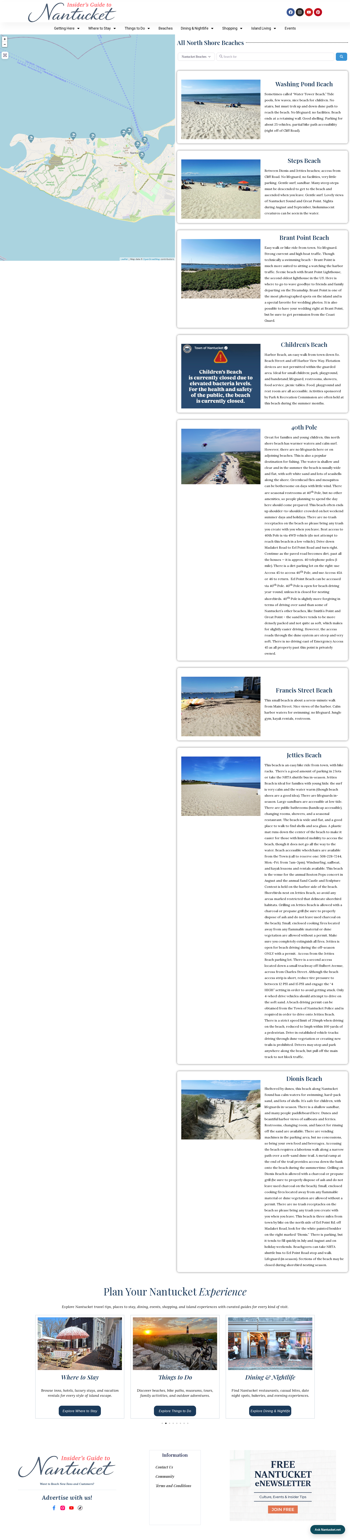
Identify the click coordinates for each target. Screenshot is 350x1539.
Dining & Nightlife (194, 28)
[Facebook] (291, 12)
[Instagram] (300, 12)
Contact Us (164, 1467)
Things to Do (135, 28)
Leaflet (124, 259)
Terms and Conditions (173, 1485)
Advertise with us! (67, 1497)
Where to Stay (99, 28)
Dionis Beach (304, 1078)
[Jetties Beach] (129, 131)
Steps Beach (304, 160)
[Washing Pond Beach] (93, 137)
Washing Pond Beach (304, 84)
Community (165, 1476)
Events (290, 28)
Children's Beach (304, 344)
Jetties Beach (304, 755)
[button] (35, 1365)
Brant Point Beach (304, 237)
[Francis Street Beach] (142, 156)
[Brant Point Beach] (145, 141)
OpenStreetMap (151, 259)
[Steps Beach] (124, 133)
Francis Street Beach (304, 690)
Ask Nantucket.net (328, 1529)
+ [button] (5, 39)
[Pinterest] (318, 12)
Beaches (166, 28)
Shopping (229, 28)
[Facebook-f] (54, 1508)
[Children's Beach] (137, 145)
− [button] (5, 44)
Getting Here (64, 28)
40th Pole (304, 427)
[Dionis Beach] (73, 136)
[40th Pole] (31, 139)
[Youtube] (309, 12)
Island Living (261, 28)
